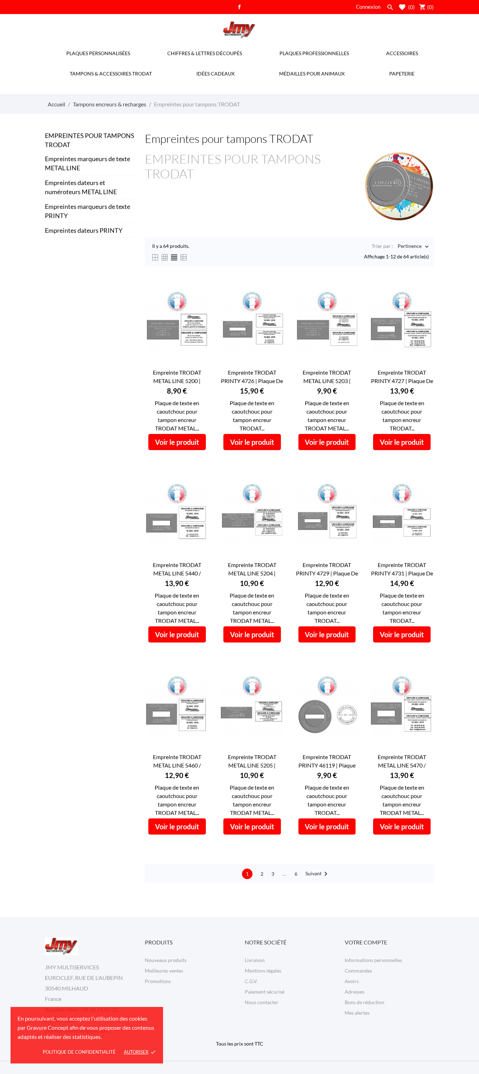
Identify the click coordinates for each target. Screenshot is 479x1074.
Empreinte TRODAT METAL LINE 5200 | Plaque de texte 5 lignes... (177, 377)
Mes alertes (357, 1013)
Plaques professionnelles (314, 53)
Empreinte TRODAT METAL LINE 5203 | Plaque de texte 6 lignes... (327, 377)
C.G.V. (251, 981)
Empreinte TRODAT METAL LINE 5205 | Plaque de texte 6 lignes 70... (252, 761)
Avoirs (352, 981)
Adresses (354, 992)
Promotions (158, 981)
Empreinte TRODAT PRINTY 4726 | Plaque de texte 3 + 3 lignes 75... (252, 377)
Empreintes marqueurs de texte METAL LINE (87, 163)
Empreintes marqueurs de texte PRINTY (87, 211)
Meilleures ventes (164, 971)
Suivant (317, 874)
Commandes (358, 971)
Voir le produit (177, 442)
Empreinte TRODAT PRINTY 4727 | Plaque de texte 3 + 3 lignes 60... (402, 377)
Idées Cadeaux (215, 74)
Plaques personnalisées (98, 53)
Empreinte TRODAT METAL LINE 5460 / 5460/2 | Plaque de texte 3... (177, 761)
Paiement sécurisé (264, 992)
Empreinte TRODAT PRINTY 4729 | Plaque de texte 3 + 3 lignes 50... (327, 569)
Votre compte (366, 942)
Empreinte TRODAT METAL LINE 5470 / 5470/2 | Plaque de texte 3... (402, 761)
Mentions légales (263, 971)
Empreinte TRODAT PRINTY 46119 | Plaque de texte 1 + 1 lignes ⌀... (327, 761)
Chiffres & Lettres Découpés (204, 53)
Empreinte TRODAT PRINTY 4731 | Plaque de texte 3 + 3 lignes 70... (402, 569)
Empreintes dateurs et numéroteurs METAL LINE (81, 187)
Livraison (255, 960)
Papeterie (401, 74)
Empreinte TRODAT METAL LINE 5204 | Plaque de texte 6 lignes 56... (252, 569)
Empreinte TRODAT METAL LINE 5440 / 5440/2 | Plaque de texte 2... (177, 569)
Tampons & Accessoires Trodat (111, 74)
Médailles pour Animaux (312, 74)
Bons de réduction (364, 1002)
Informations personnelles (373, 960)
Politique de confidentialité (79, 1052)
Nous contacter (261, 1002)
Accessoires (402, 53)
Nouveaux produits (166, 960)
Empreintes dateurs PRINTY (83, 230)
